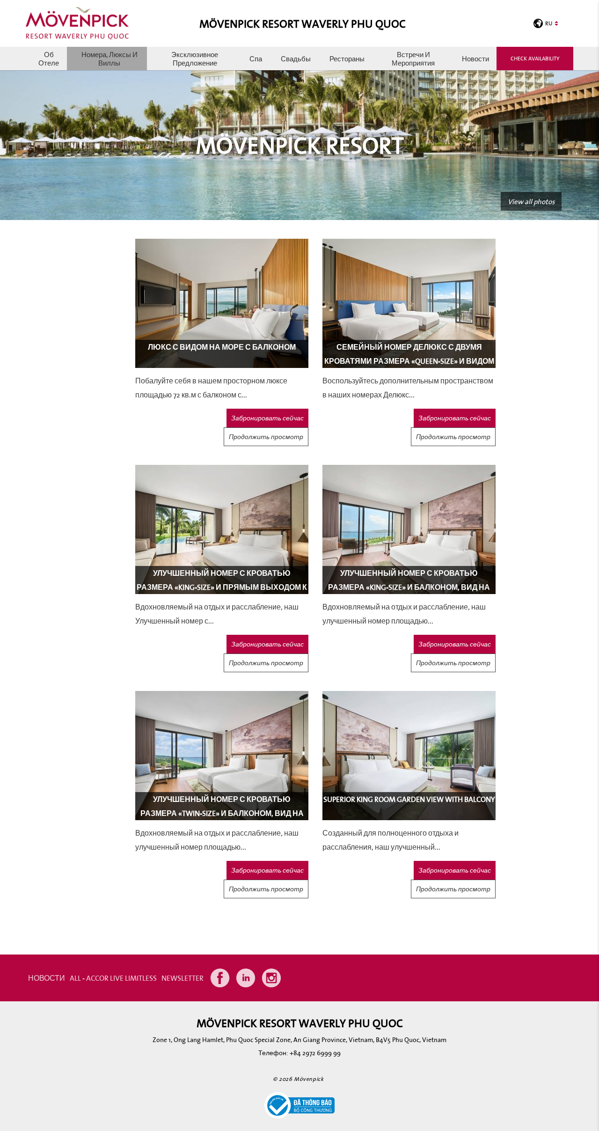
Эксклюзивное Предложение (194, 58)
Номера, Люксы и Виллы (109, 58)
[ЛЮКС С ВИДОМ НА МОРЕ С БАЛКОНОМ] (221, 303)
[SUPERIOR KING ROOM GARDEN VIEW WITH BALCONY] (409, 755)
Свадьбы (296, 58)
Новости (475, 58)
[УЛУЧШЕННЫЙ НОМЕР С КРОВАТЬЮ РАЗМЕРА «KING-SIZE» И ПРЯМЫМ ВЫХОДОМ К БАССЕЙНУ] (221, 529)
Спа (255, 58)
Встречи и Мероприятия (413, 58)
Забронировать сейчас (267, 418)
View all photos (531, 201)
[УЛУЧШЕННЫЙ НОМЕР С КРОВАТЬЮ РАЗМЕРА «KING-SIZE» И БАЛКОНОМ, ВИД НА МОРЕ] (409, 529)
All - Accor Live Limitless (113, 978)
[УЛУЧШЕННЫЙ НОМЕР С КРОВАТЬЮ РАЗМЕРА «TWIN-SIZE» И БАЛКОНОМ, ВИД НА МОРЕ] (221, 755)
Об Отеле (48, 58)
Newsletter (182, 978)
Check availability (535, 58)
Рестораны (347, 58)
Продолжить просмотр (266, 437)
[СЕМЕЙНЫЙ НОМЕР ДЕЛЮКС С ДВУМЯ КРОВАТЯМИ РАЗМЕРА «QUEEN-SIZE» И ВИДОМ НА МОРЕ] (409, 303)
